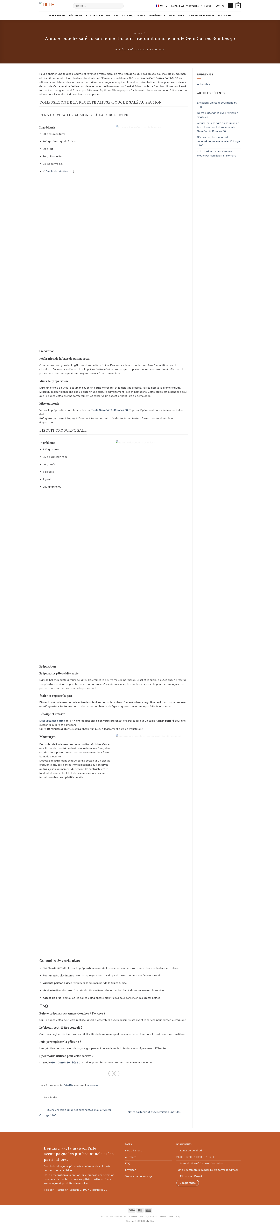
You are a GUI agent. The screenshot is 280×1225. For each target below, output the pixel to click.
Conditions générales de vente (119, 1216)
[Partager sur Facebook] (111, 1073)
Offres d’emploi (175, 5)
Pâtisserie (76, 15)
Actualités (192, 5)
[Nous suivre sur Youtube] (233, 1184)
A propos (206, 5)
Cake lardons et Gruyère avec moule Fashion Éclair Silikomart (216, 153)
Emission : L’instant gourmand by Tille (217, 104)
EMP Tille (159, 49)
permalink (93, 1085)
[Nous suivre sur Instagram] (212, 1184)
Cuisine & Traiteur (98, 15)
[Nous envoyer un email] (219, 1184)
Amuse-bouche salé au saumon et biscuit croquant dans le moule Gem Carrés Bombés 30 (218, 127)
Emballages (176, 15)
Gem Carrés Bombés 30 (65, 1062)
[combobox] (159, 6)
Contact (221, 5)
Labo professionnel (201, 15)
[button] (230, 5)
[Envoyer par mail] (116, 1073)
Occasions (224, 15)
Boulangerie (57, 15)
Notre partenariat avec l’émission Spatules (154, 1111)
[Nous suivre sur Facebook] (205, 1184)
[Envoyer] (120, 5)
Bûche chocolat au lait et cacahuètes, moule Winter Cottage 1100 (218, 141)
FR (161, 5)
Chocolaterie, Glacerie (129, 15)
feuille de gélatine (57, 171)
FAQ (178, 1216)
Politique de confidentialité (157, 1216)
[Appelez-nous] (226, 1184)
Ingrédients (157, 15)
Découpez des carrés (52, 720)
